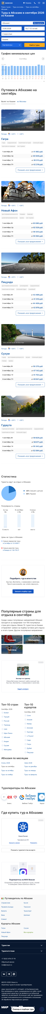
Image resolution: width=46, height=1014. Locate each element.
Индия (6, 741)
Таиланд (7, 725)
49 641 (38, 379)
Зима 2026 (28, 763)
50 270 (38, 366)
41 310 (38, 299)
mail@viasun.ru (6, 965)
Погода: (12, 134)
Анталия (30, 728)
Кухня (26, 903)
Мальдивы (8, 749)
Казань (28, 3)
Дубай (29, 748)
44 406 (38, 303)
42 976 (38, 307)
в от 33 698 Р (11, 543)
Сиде (29, 740)
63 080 (38, 223)
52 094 (38, 450)
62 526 (38, 227)
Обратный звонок (7, 962)
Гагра (4, 139)
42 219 (38, 164)
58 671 (38, 442)
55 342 (38, 446)
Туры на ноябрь (7, 774)
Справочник (5, 903)
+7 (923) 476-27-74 (8, 959)
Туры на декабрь (30, 766)
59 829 (38, 438)
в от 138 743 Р (11, 550)
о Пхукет (30, 736)
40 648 (38, 156)
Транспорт (27, 911)
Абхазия (7, 737)
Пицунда (7, 282)
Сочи (29, 715)
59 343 (38, 232)
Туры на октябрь (7, 770)
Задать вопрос (23, 689)
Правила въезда (7, 907)
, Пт (7, 164)
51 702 (38, 375)
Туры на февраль (30, 774)
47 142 (38, 371)
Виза (3, 915)
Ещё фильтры (7, 45)
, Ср (7, 156)
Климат (4, 919)
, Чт (7, 160)
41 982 (38, 152)
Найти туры (34, 45)
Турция (6, 717)
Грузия (6, 745)
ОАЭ (5, 729)
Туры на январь (30, 770)
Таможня (27, 907)
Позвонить (33, 843)
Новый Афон (9, 210)
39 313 (38, 160)
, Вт (7, 152)
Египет (6, 713)
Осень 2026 (5, 763)
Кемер (29, 724)
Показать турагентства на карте (23, 850)
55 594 (38, 236)
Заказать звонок (14, 843)
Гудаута (6, 425)
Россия (6, 721)
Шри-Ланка (8, 733)
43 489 (38, 295)
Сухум (5, 353)
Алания (29, 720)
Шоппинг (27, 915)
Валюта (4, 911)
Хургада (30, 732)
